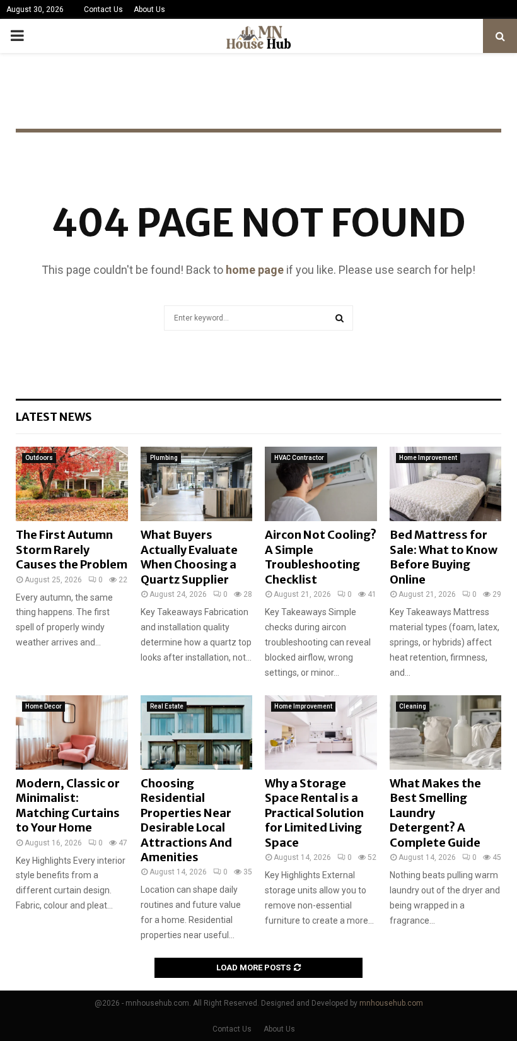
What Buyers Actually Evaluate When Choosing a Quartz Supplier (189, 556)
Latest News (54, 416)
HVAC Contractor (299, 457)
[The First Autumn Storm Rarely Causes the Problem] (72, 484)
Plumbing (164, 457)
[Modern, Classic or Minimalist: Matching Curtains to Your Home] (72, 732)
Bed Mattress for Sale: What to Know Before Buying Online (443, 556)
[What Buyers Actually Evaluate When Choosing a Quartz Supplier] (197, 484)
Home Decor (43, 706)
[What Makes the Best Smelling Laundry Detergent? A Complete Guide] (446, 732)
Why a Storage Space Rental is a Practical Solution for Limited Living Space (314, 813)
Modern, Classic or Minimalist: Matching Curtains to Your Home (68, 805)
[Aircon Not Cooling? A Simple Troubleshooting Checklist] (321, 484)
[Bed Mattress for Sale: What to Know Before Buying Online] (446, 484)
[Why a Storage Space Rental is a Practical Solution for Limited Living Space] (321, 732)
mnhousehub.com (391, 1003)
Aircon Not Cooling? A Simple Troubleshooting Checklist (320, 556)
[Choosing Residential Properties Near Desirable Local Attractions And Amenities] (197, 732)
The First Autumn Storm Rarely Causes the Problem (71, 549)
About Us (149, 9)
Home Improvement (428, 457)
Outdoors (39, 457)
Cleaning (412, 706)
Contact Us (103, 9)
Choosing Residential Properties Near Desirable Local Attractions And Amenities (186, 820)
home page (255, 269)
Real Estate (166, 706)
